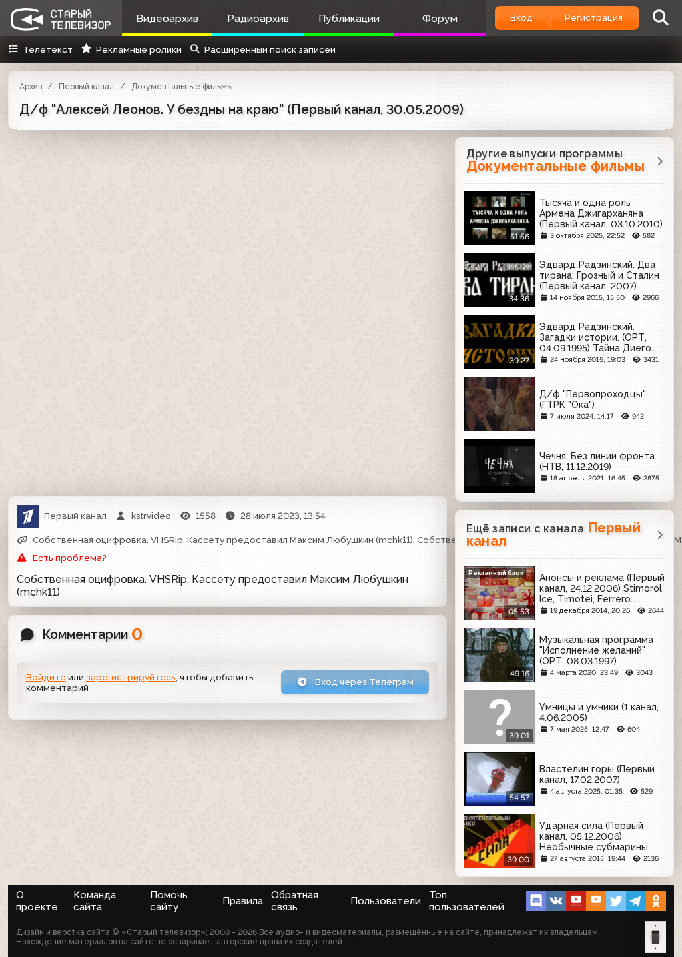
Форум (440, 18)
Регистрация (594, 17)
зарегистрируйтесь (131, 677)
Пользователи (385, 901)
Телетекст (48, 49)
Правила (242, 901)
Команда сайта (94, 901)
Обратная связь (294, 901)
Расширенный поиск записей (270, 49)
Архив (30, 86)
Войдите (46, 677)
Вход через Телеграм (363, 681)
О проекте (37, 901)
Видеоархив (167, 18)
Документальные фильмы (182, 86)
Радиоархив (258, 18)
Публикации (349, 18)
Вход (521, 17)
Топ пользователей (466, 901)
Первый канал (86, 86)
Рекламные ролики (138, 49)
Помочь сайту (169, 901)
